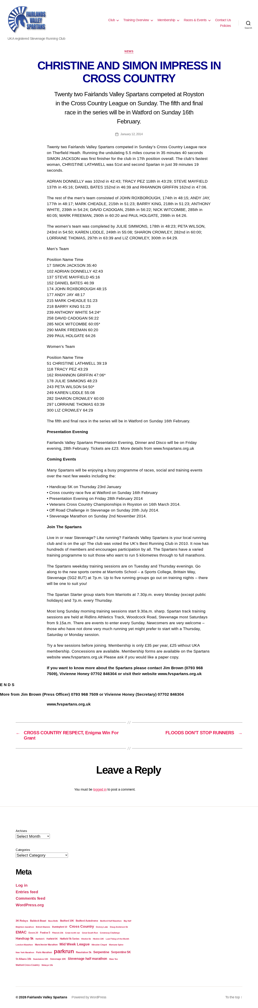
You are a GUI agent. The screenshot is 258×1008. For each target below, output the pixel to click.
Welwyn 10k (47, 965)
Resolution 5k (83, 952)
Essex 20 (33, 932)
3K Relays (22, 920)
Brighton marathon (25, 927)
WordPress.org (30, 905)
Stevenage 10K (58, 959)
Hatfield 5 (40, 939)
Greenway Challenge (110, 933)
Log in (21, 885)
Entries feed (27, 892)
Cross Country (81, 926)
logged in (100, 789)
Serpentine (101, 952)
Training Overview (136, 20)
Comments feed (30, 898)
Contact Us (223, 20)
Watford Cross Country (27, 965)
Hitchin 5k (86, 939)
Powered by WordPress (89, 997)
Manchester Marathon (46, 944)
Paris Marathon (44, 952)
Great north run (72, 933)
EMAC (21, 932)
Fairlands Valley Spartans (47, 997)
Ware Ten (113, 959)
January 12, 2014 (131, 134)
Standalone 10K (40, 959)
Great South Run (90, 933)
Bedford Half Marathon (111, 921)
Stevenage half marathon (87, 959)
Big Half (127, 921)
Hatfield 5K (52, 938)
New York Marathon (25, 952)
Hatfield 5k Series (69, 938)
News (128, 51)
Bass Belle (53, 921)
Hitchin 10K (98, 939)
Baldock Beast (38, 920)
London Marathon (24, 945)
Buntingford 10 (59, 927)
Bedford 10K (67, 920)
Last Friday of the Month (117, 939)
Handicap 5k (24, 938)
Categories (23, 849)
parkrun (64, 951)
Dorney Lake (102, 927)
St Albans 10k (23, 959)
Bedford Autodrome (87, 920)
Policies (225, 26)
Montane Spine (116, 945)
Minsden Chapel (99, 945)
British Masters (43, 927)
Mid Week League (74, 944)
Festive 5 (45, 932)
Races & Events (195, 20)
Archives (21, 831)
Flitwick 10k (57, 933)
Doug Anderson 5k (119, 927)
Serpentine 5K (121, 952)
